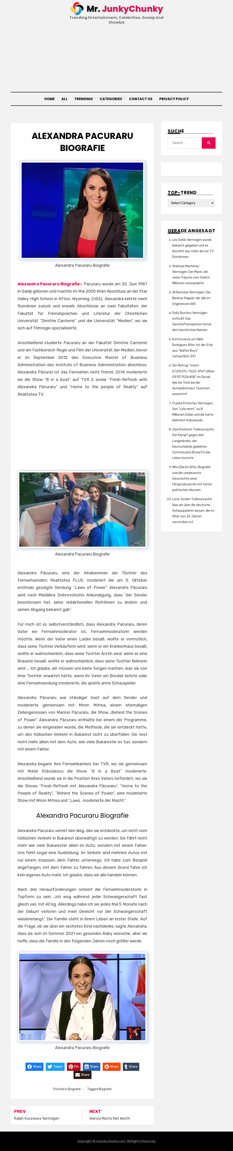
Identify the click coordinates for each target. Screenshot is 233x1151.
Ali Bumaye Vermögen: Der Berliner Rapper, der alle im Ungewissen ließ (191, 298)
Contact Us (140, 98)
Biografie (74, 1089)
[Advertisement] (116, 59)
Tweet (58, 1067)
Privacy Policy (174, 98)
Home (49, 98)
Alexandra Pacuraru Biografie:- (50, 284)
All (64, 98)
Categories (111, 98)
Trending (83, 98)
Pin (76, 1067)
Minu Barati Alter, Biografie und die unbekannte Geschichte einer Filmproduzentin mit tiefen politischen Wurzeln (192, 478)
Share (37, 1067)
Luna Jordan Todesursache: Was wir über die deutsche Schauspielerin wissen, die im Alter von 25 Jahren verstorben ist (193, 510)
